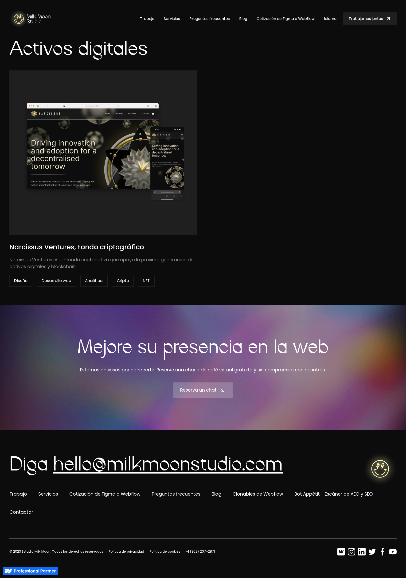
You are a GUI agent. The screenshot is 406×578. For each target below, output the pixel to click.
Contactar (21, 512)
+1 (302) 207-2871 (200, 551)
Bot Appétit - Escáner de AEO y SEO (333, 494)
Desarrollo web (56, 280)
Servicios (172, 18)
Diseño (20, 280)
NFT (146, 280)
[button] (330, 19)
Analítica (94, 280)
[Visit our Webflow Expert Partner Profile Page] (30, 571)
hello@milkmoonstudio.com (168, 465)
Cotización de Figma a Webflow (286, 18)
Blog (243, 18)
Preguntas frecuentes (209, 18)
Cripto (123, 280)
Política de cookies (165, 551)
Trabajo (147, 18)
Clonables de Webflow (258, 494)
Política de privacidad (126, 551)
